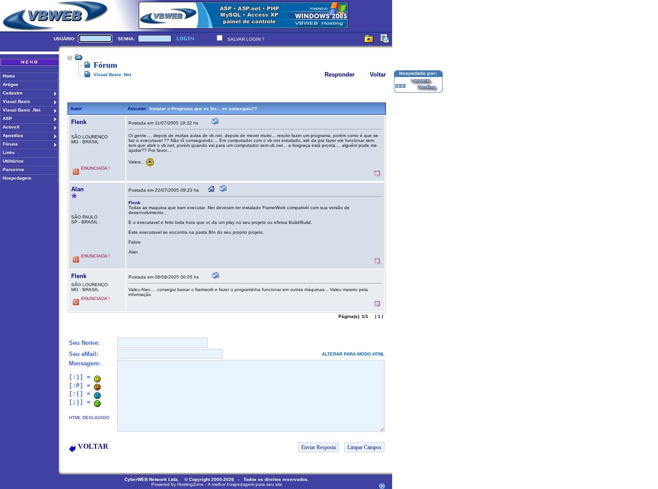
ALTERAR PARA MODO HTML (353, 354)
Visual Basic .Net (112, 74)
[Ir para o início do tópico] (377, 174)
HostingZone (190, 484)
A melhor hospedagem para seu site (245, 484)
